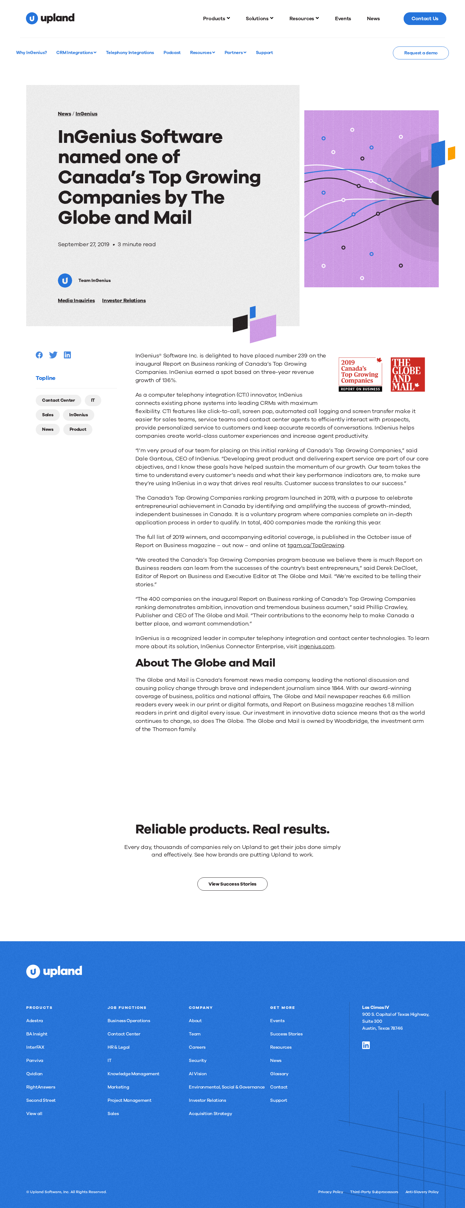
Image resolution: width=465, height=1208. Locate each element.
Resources (201, 52)
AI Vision (198, 1074)
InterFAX (35, 1047)
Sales (47, 415)
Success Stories (286, 1034)
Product (78, 429)
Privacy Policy (330, 1191)
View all (34, 1114)
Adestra (34, 1021)
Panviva (34, 1061)
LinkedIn (366, 1045)
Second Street (41, 1100)
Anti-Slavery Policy (422, 1191)
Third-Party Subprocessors (374, 1191)
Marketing (118, 1087)
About (195, 1021)
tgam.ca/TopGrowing (316, 545)
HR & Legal (119, 1047)
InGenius (86, 113)
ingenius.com (316, 646)
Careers (197, 1047)
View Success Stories (232, 884)
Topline (45, 378)
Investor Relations (124, 300)
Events (277, 1021)
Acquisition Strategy (210, 1114)
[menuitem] (216, 18)
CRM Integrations (75, 52)
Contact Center (58, 400)
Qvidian (34, 1074)
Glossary (279, 1074)
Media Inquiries (76, 300)
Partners (234, 52)
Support (278, 1100)
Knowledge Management (133, 1074)
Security (198, 1061)
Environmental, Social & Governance (227, 1087)
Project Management (130, 1100)
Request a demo (420, 53)
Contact (279, 1087)
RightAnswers (40, 1087)
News (64, 113)
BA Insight (36, 1034)
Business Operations (129, 1021)
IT (93, 400)
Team (195, 1034)
